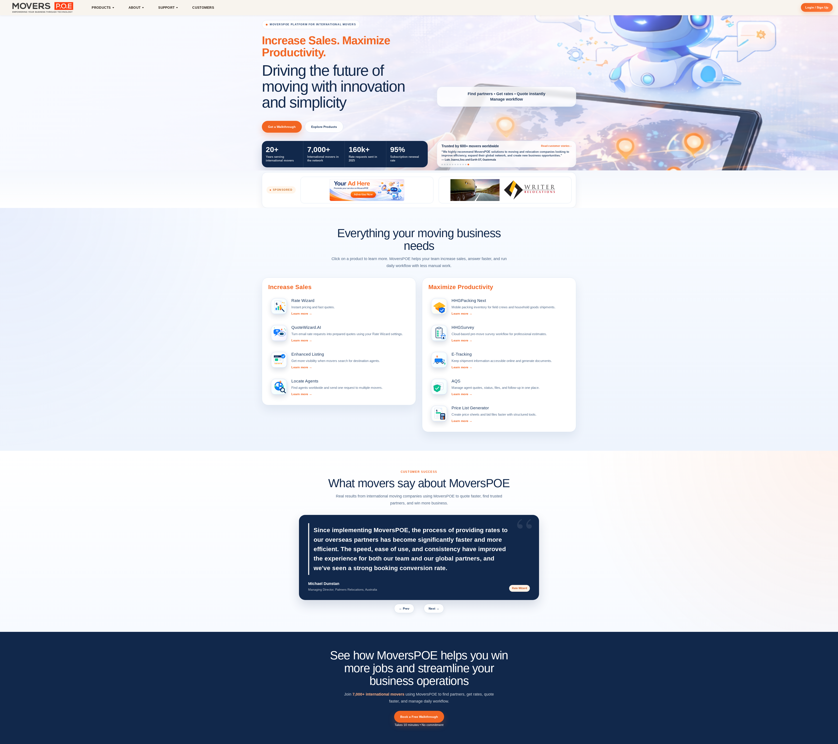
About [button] (135, 7)
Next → (434, 608)
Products (101, 7)
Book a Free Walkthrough (419, 716)
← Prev (404, 608)
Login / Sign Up (816, 7)
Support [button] (166, 7)
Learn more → (301, 313)
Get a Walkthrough (282, 127)
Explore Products (324, 127)
